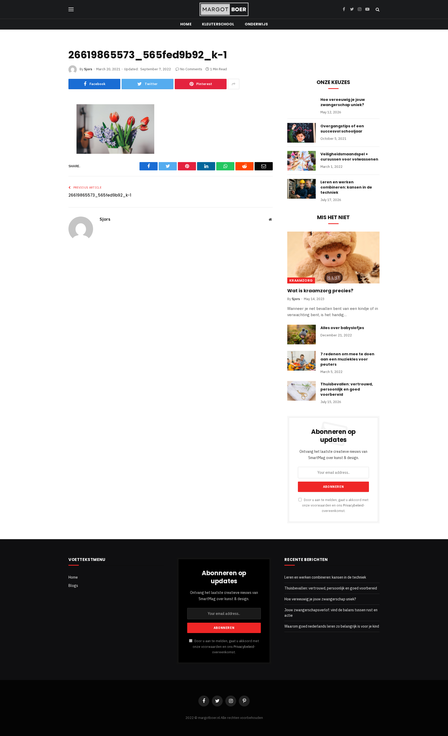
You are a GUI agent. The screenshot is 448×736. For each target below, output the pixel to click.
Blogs (73, 585)
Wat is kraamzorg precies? (320, 291)
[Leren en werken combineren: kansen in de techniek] (301, 189)
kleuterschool (218, 24)
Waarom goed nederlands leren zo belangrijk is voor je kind (331, 626)
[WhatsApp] (51, 176)
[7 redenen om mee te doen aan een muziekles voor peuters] (301, 361)
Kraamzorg (301, 280)
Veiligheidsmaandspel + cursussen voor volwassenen (349, 156)
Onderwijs (256, 24)
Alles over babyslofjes (342, 327)
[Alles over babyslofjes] (301, 334)
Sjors (88, 69)
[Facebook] (51, 122)
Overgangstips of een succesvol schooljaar (342, 128)
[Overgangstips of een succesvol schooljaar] (301, 133)
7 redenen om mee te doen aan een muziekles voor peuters (347, 359)
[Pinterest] (51, 149)
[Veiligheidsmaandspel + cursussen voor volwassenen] (301, 161)
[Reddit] (51, 163)
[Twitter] (51, 136)
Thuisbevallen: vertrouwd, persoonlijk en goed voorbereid (346, 389)
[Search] (377, 9)
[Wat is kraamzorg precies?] (333, 257)
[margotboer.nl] (224, 9)
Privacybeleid (353, 505)
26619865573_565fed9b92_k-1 (99, 195)
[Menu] (71, 9)
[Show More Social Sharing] (233, 84)
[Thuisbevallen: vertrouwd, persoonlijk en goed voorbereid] (301, 391)
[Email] (51, 190)
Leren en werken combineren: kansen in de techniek (346, 187)
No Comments (191, 69)
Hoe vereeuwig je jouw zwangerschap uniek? (342, 102)
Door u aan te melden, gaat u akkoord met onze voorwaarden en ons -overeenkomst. (335, 505)
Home (186, 24)
